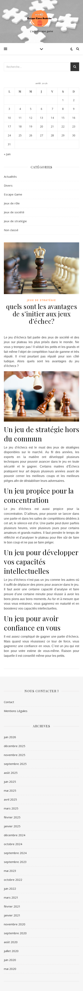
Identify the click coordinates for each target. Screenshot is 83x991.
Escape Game (13, 194)
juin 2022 (10, 888)
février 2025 (12, 817)
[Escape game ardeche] (41, 18)
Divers (8, 185)
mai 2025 (10, 790)
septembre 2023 (15, 862)
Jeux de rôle (12, 203)
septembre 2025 (15, 764)
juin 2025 (10, 782)
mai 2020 (10, 969)
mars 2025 (11, 808)
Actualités (10, 176)
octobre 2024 (13, 844)
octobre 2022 (13, 880)
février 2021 (12, 906)
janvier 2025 (12, 826)
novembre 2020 (14, 924)
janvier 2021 (12, 915)
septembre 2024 (15, 853)
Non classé (11, 230)
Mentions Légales (15, 711)
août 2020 (11, 942)
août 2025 (11, 773)
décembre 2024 (14, 835)
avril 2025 (10, 799)
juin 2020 (10, 960)
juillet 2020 (11, 951)
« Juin (7, 154)
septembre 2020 (15, 933)
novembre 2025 (14, 755)
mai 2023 (10, 871)
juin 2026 (10, 737)
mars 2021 (11, 897)
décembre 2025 (14, 746)
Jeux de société (14, 212)
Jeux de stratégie (15, 221)
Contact (9, 702)
